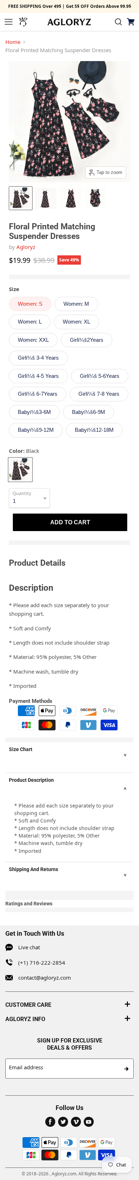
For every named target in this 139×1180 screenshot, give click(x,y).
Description (31, 587)
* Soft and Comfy (30, 628)
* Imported (22, 685)
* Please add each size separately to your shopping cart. (59, 609)
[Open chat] (23, 21)
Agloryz (25, 246)
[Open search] (118, 21)
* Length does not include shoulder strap (59, 642)
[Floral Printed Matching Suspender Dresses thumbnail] (20, 198)
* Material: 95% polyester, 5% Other (53, 656)
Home (12, 41)
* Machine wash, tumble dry (43, 671)
